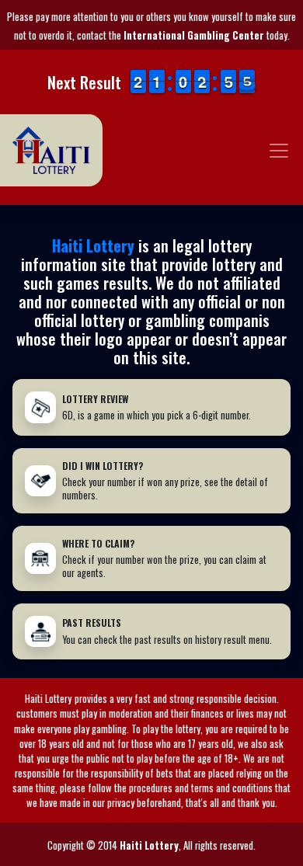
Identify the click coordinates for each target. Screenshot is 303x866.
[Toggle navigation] (279, 150)
